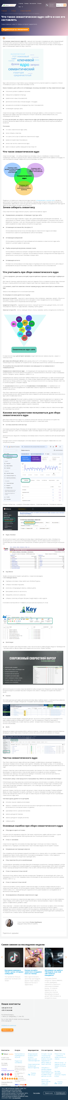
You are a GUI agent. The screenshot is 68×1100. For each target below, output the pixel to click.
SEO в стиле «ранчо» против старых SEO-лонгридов (45, 1082)
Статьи (13, 11)
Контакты (5, 1050)
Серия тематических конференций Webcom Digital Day (34, 1065)
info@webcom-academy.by (8, 1025)
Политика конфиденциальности (7, 1069)
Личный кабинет (51, 5)
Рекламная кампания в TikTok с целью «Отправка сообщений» (14, 971)
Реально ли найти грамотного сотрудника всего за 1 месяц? (33, 971)
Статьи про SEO (25, 11)
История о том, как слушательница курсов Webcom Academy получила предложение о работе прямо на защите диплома (46, 1059)
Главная (4, 11)
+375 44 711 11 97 (6, 1008)
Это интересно (47, 1050)
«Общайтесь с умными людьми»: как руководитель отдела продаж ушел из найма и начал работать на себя (47, 1072)
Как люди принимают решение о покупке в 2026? (60, 1073)
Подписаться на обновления (15, 29)
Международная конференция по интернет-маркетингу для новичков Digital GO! (34, 1057)
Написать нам (7, 1030)
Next (66, 957)
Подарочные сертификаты (18, 1061)
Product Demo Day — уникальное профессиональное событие (60, 1056)
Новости (58, 1050)
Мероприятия (33, 1050)
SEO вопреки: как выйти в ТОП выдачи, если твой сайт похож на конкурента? (54, 972)
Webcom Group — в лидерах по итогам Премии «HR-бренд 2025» (60, 1065)
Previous (2, 957)
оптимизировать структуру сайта (45, 200)
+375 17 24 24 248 (6, 1010)
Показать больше (33, 1074)
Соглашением (16, 1098)
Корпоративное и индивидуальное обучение (20, 1055)
